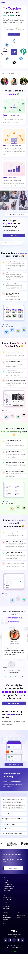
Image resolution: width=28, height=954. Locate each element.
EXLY (3, 3)
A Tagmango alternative (8, 880)
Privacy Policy (20, 917)
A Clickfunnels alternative (8, 886)
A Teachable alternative (8, 888)
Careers (4, 921)
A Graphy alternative (7, 882)
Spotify (18, 940)
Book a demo (13, 868)
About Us (5, 915)
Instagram (10, 940)
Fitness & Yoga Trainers (8, 897)
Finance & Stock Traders (8, 899)
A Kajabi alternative (7, 890)
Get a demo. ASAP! (14, 703)
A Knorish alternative (7, 884)
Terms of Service (21, 915)
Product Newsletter (7, 917)
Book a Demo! (14, 34)
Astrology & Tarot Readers (8, 901)
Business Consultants (7, 904)
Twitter (22, 940)
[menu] (25, 2)
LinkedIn (6, 940)
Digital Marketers (6, 908)
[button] (14, 795)
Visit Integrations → (14, 764)
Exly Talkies (5, 919)
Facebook (14, 940)
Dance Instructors (6, 906)
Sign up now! (14, 235)
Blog (4, 923)
